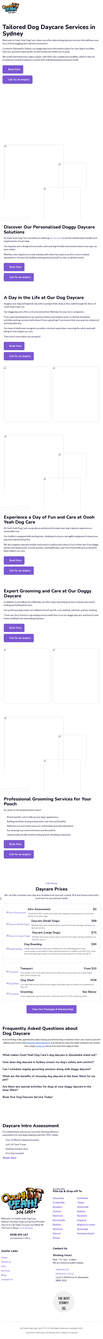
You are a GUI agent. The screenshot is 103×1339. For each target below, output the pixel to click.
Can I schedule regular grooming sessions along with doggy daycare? (47, 1069)
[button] (51, 1055)
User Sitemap (26, 1228)
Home (4, 1257)
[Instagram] (55, 1285)
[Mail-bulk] (62, 1285)
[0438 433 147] (4, 1235)
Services (5, 1270)
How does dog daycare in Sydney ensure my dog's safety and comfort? (48, 1062)
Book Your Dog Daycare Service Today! (28, 1097)
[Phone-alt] (70, 1285)
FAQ (3, 1266)
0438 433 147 (19, 1235)
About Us (6, 1262)
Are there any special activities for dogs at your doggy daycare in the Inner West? (47, 1088)
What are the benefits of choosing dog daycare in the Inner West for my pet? (49, 1077)
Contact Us (7, 1279)
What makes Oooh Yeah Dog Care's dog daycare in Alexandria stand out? (50, 1055)
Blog (3, 1275)
